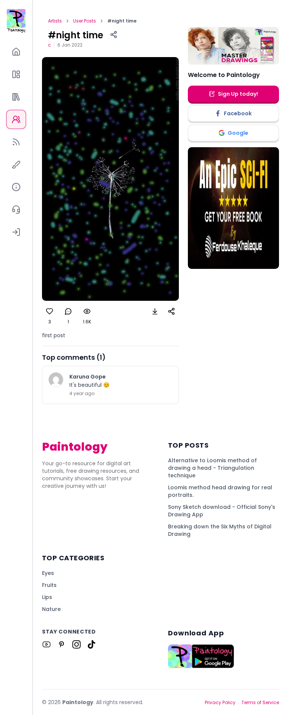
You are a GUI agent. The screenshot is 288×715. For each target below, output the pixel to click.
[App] (16, 74)
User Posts (84, 21)
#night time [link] (121, 21)
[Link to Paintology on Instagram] (76, 644)
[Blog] (16, 142)
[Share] (113, 34)
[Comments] (68, 311)
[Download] (154, 311)
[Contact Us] (16, 209)
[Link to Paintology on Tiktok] (91, 644)
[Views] (87, 311)
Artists (55, 21)
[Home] (16, 52)
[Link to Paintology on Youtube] (46, 644)
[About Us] (16, 187)
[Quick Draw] (16, 164)
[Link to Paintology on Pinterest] (61, 644)
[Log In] (16, 232)
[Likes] (49, 311)
